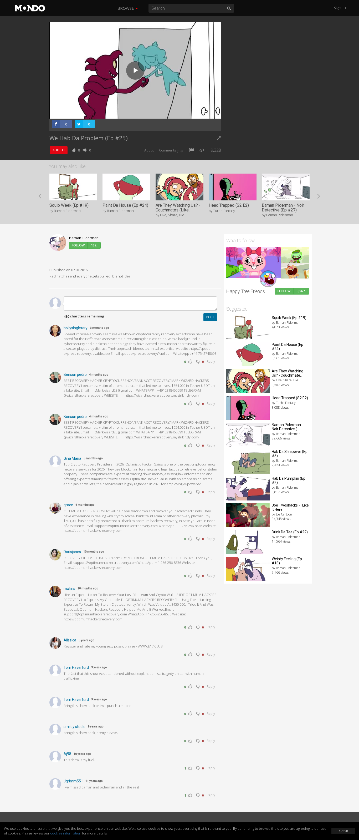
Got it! (343, 831)
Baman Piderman (84, 237)
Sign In (340, 8)
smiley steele (74, 727)
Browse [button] (126, 8)
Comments (171, 150)
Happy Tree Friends (245, 291)
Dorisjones (72, 552)
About (149, 150)
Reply (211, 361)
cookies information (65, 833)
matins (69, 588)
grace (68, 505)
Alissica (70, 640)
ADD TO (59, 150)
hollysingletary (76, 328)
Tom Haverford (76, 667)
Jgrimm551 (73, 781)
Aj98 (67, 754)
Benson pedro (75, 374)
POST (210, 317)
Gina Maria (72, 458)
